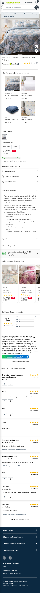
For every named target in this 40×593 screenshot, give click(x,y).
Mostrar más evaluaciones (20, 520)
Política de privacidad (10, 570)
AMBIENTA (6, 57)
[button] (20, 8)
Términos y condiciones (11, 563)
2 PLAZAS (15, 147)
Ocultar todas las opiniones (20, 361)
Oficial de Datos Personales (12, 574)
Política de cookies (9, 567)
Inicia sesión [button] (29, 2)
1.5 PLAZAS (6, 147)
